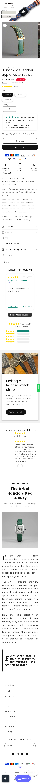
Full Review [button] (13, 307)
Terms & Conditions (12, 711)
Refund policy (10, 721)
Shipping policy (11, 716)
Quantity (5, 105)
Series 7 (8, 100)
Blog (6, 701)
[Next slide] (36, 295)
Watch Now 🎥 (16, 412)
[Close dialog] (38, 1)
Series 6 (21, 95)
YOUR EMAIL (4, 10)
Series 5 (8, 95)
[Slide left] (15, 63)
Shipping (4, 83)
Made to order (10, 706)
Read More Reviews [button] (20, 315)
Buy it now (20, 147)
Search (7, 691)
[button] (7, 86)
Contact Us (9, 696)
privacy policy (10, 731)
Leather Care (9, 726)
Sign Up (9, 16)
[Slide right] (24, 63)
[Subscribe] (33, 745)
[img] (13, 277)
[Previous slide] (3, 295)
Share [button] (6, 262)
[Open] (5, 778)
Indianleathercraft (17, 772)
